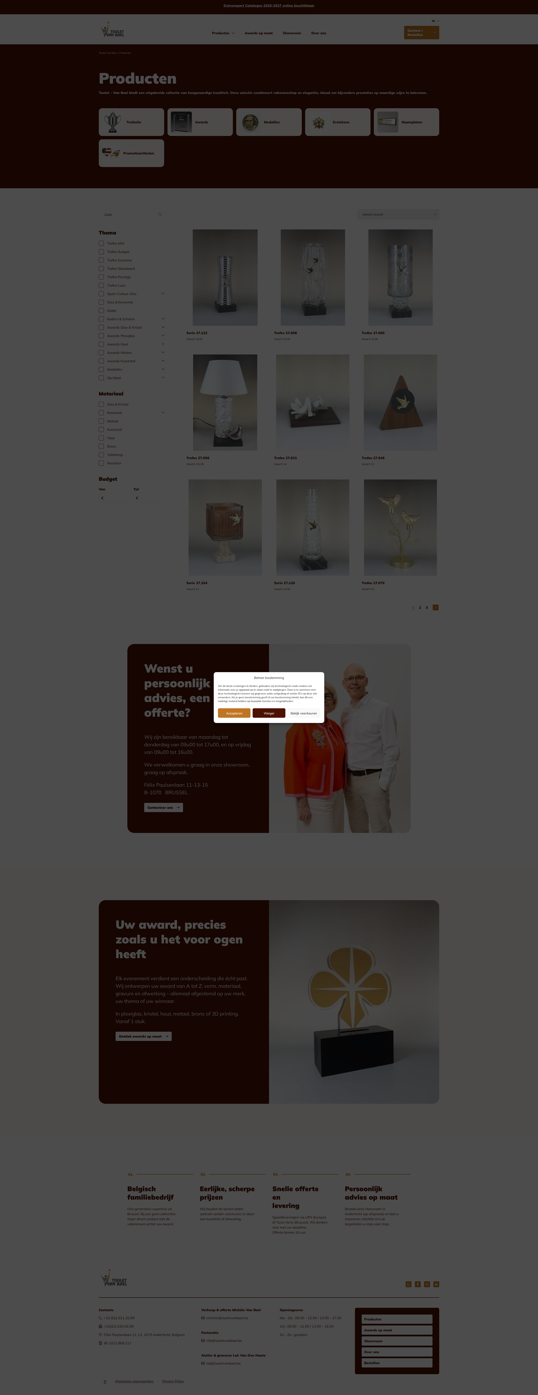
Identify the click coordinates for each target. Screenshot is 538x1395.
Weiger (269, 713)
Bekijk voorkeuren (304, 713)
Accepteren (234, 713)
